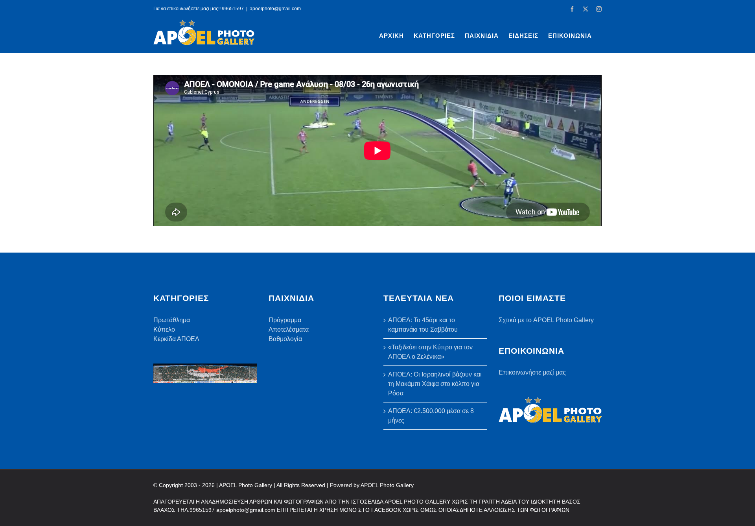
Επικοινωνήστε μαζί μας (532, 372)
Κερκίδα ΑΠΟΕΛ (176, 339)
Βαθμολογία (285, 339)
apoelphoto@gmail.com (275, 8)
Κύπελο (164, 329)
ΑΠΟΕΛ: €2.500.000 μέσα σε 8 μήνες (431, 416)
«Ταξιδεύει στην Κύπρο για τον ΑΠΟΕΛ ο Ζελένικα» (430, 352)
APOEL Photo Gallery (387, 485)
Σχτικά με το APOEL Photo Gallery (546, 320)
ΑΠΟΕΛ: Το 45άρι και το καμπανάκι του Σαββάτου (423, 325)
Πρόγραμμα (285, 320)
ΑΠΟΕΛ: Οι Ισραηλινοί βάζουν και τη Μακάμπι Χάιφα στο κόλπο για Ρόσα (435, 384)
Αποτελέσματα (289, 329)
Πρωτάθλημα (171, 320)
